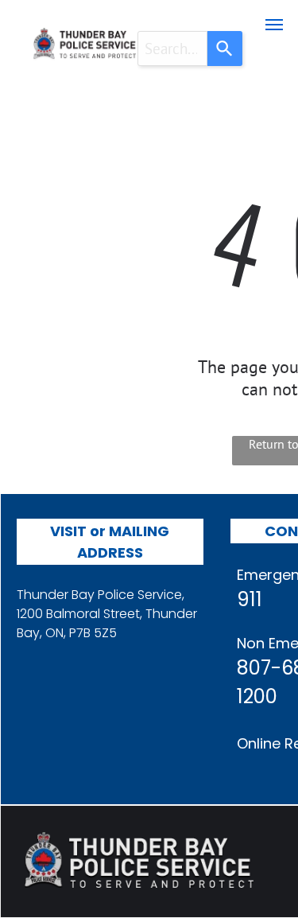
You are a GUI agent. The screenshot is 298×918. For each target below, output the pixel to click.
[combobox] (172, 48)
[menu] (274, 25)
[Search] (224, 48)
